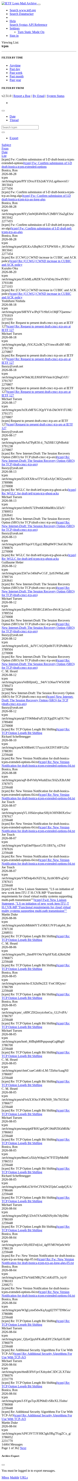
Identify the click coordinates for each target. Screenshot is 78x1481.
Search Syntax (19, 24)
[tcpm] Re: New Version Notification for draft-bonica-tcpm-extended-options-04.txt (38, 763)
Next (23, 1448)
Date (13, 116)
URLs (24, 1477)
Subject (6, 145)
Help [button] (13, 21)
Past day (15, 69)
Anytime (15, 65)
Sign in (14, 35)
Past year (15, 80)
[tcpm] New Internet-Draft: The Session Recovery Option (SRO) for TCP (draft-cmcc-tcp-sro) (37, 700)
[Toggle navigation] (39, 4)
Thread (14, 120)
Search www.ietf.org (23, 10)
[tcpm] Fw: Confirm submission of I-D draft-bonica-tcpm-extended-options (37, 164)
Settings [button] (15, 28)
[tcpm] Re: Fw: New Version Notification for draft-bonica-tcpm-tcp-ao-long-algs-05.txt (38, 1261)
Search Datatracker (22, 14)
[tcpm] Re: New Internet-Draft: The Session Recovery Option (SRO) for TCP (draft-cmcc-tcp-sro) (38, 460)
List (4, 155)
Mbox (5, 1477)
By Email (39, 96)
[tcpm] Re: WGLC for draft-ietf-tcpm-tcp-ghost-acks (39, 491)
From (5, 148)
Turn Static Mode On (31, 32)
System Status (55, 96)
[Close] (3, 1464)
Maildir (14, 1477)
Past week (16, 72)
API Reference (37, 24)
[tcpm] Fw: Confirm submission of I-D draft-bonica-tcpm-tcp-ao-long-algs (36, 197)
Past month (17, 76)
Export (14, 138)
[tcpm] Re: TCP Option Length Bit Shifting (36, 731)
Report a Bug (21, 96)
